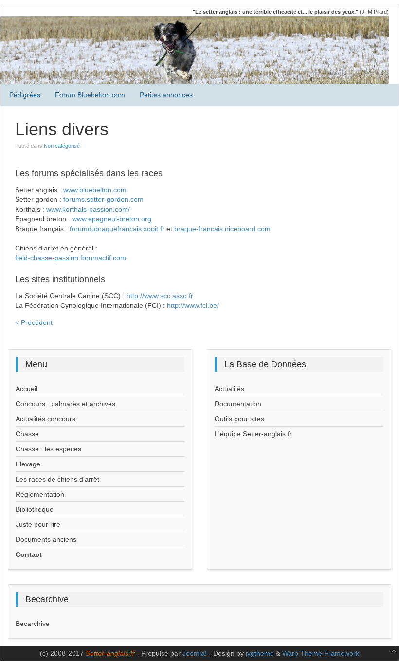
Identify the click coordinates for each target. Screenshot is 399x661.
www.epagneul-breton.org (111, 219)
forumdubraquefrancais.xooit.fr (117, 228)
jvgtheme (260, 653)
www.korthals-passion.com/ (88, 209)
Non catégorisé (62, 146)
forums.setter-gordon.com (103, 199)
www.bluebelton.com (95, 190)
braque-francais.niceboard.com (222, 228)
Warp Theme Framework (320, 653)
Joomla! (194, 653)
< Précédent (34, 322)
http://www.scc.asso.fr (160, 296)
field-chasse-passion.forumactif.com (70, 258)
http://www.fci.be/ (193, 305)
